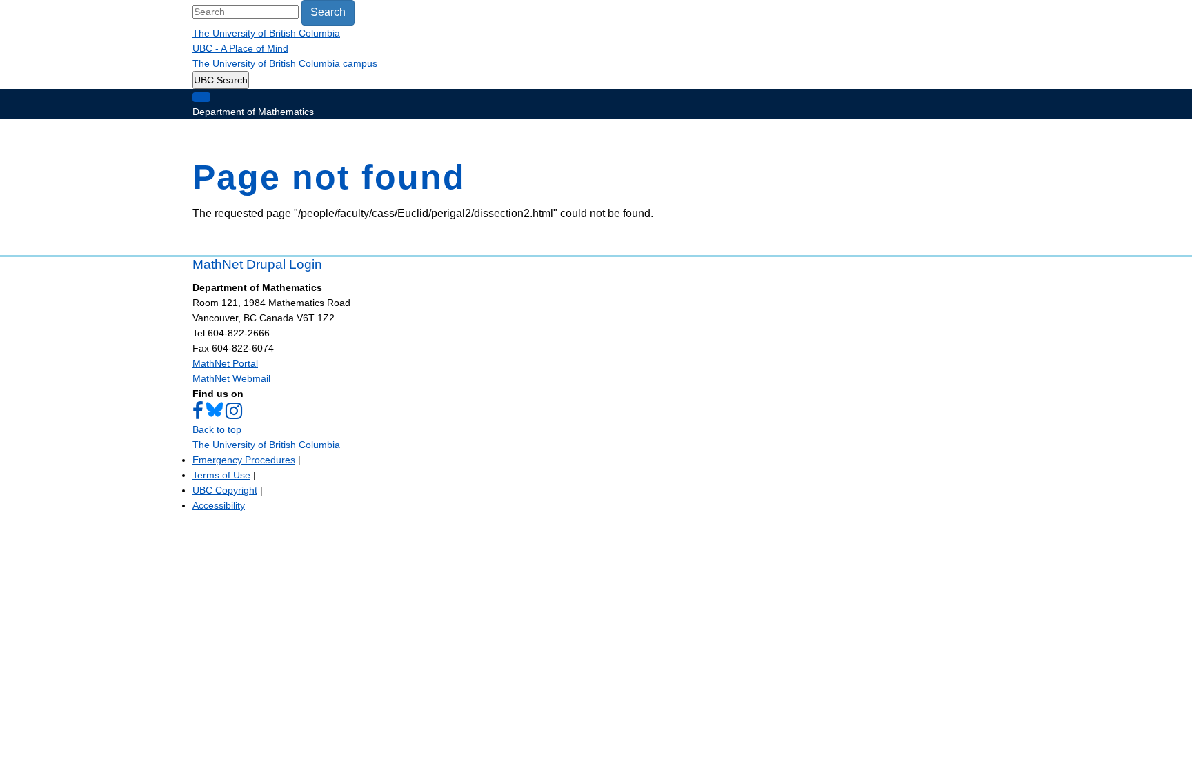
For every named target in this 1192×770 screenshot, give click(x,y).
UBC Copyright (224, 490)
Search (328, 12)
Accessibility (218, 505)
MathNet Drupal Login (257, 264)
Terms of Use (221, 474)
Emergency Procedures (243, 459)
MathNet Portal (225, 363)
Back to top (216, 429)
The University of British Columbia (266, 33)
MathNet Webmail (231, 378)
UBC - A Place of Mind (240, 48)
